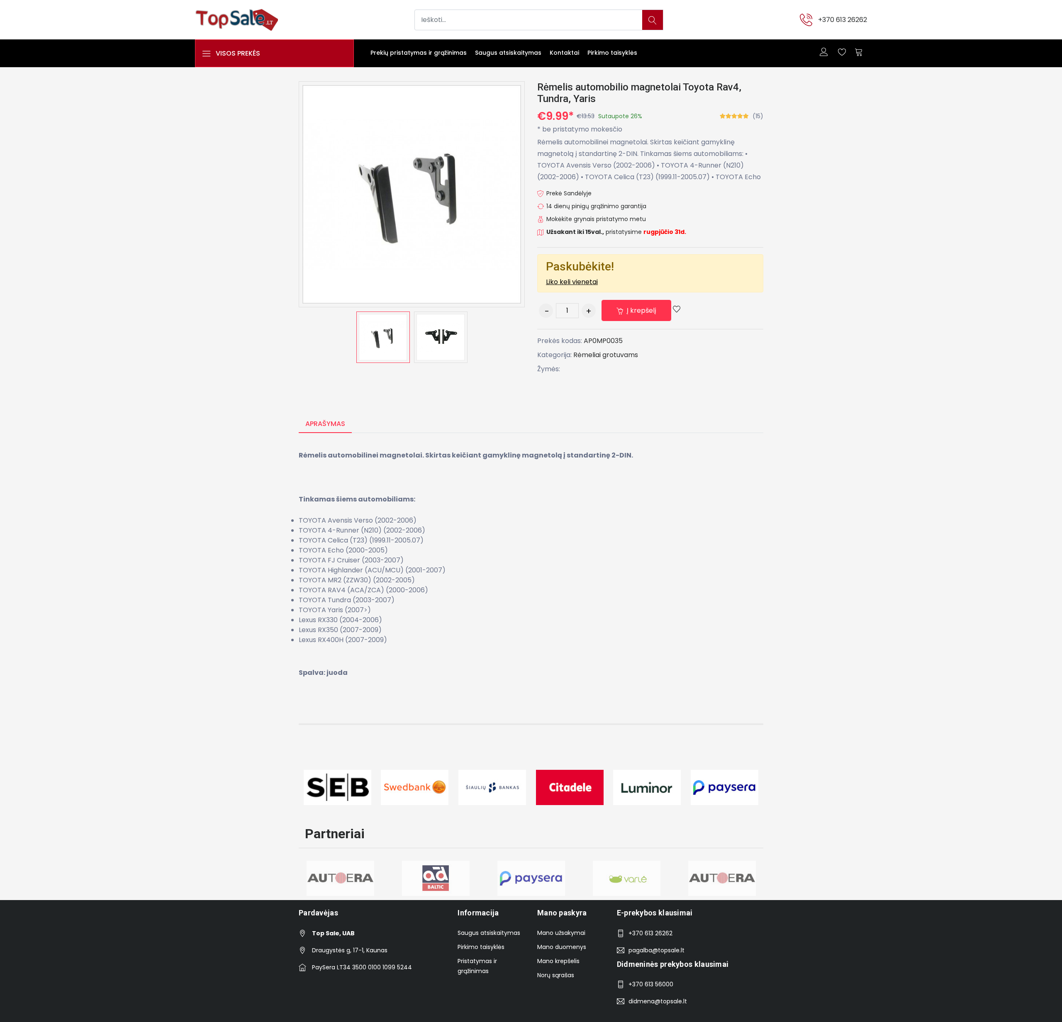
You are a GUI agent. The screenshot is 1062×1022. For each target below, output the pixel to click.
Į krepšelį (640, 310)
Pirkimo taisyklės (612, 53)
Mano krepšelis (558, 961)
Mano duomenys (561, 947)
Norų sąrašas (555, 975)
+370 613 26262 (842, 19)
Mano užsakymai (561, 933)
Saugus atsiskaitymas (508, 53)
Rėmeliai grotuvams (605, 355)
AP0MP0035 (603, 341)
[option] (383, 337)
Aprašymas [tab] (325, 423)
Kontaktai (564, 53)
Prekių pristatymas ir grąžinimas (418, 53)
